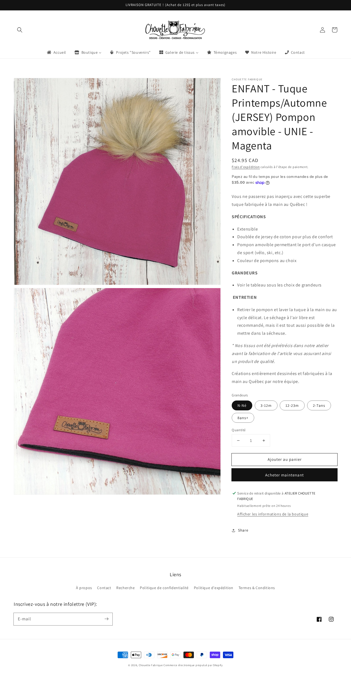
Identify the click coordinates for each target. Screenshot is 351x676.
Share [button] (243, 530)
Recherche (125, 587)
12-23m (292, 405)
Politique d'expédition (213, 587)
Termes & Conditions (257, 587)
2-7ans (319, 405)
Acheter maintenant (284, 475)
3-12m (266, 405)
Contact (104, 587)
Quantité (238, 430)
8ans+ (242, 417)
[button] (20, 30)
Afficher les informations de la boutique (272, 514)
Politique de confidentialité (164, 587)
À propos (84, 587)
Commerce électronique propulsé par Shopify (193, 665)
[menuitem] (56, 52)
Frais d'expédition (246, 167)
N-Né (242, 405)
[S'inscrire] (106, 619)
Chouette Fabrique (151, 665)
